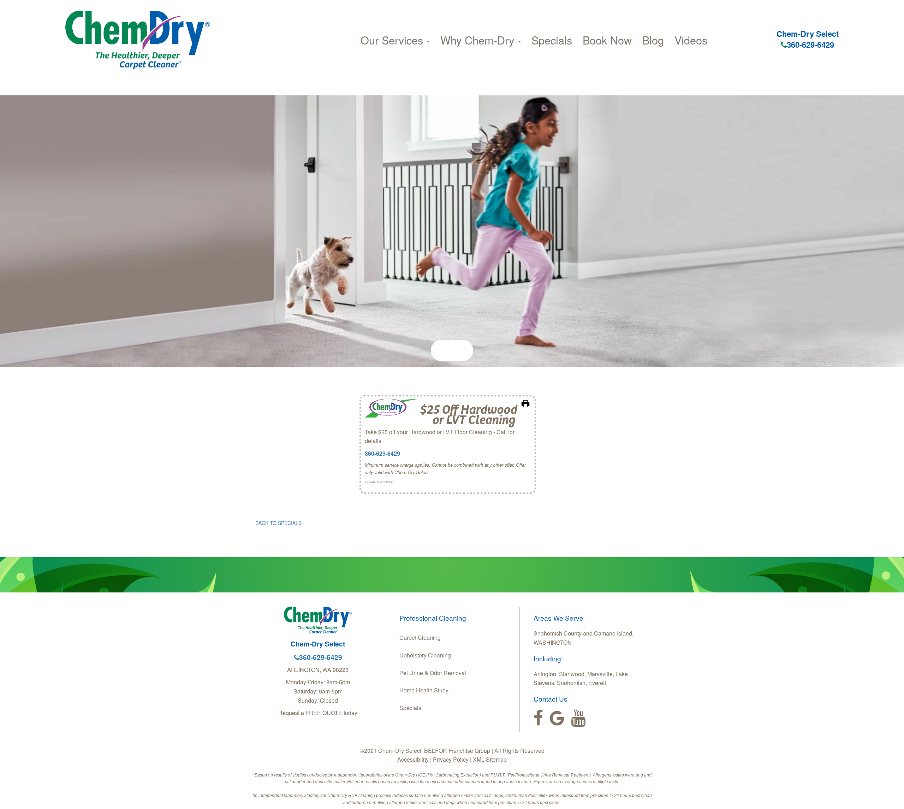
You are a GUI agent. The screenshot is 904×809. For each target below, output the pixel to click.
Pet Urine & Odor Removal (432, 673)
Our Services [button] (393, 40)
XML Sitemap (490, 759)
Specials (551, 40)
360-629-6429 (810, 44)
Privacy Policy (451, 759)
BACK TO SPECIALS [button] (278, 522)
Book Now (607, 40)
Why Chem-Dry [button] (478, 40)
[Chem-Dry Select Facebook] (538, 718)
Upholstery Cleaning (425, 655)
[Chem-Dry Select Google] (557, 718)
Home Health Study (423, 690)
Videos (690, 40)
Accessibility (413, 759)
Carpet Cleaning (420, 637)
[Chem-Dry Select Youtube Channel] (578, 718)
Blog (653, 40)
